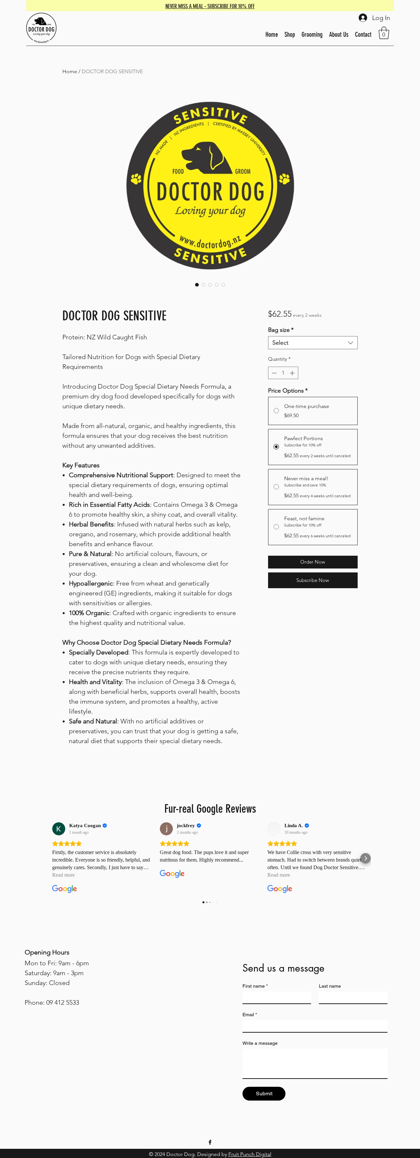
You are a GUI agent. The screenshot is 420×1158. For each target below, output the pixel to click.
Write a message (260, 1043)
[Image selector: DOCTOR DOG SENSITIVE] (197, 284)
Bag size (281, 329)
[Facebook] (210, 1142)
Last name (330, 986)
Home (69, 71)
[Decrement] (273, 373)
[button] (384, 33)
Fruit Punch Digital (249, 1154)
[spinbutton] (283, 373)
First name (255, 986)
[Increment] (292, 373)
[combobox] (313, 342)
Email (249, 1014)
